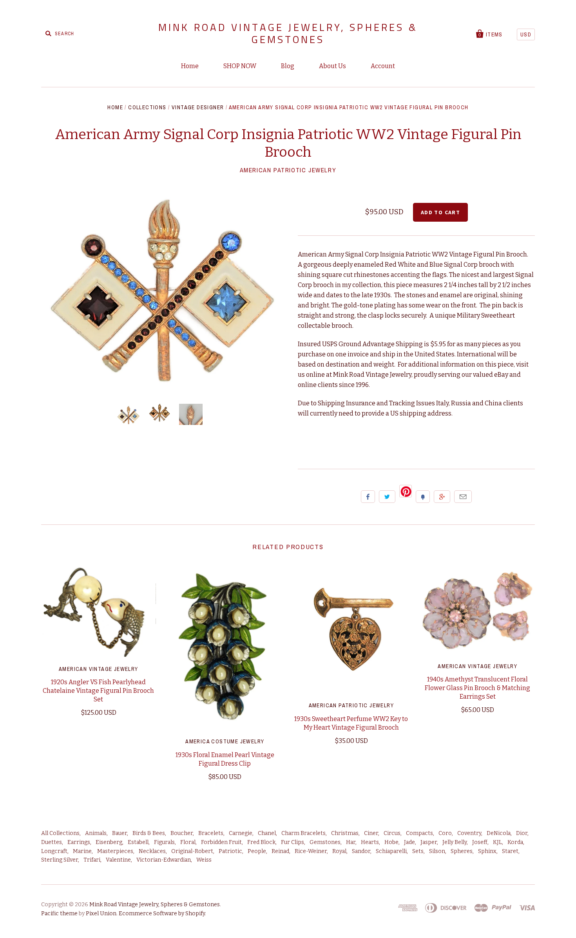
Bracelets (210, 833)
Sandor (361, 851)
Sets (418, 851)
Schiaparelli (391, 851)
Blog (287, 66)
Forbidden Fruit (221, 842)
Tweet (387, 496)
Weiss (204, 860)
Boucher (181, 833)
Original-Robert (192, 851)
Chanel (267, 833)
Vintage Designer (198, 107)
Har (350, 842)
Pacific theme (59, 913)
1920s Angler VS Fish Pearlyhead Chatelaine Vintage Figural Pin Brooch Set (98, 690)
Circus (392, 833)
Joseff (479, 842)
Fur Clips (292, 842)
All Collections (60, 833)
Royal (339, 851)
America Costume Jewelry (224, 741)
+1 (442, 496)
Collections (147, 107)
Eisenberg (109, 842)
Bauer (119, 833)
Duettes (51, 842)
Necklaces (152, 851)
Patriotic (230, 851)
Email (463, 496)
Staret (510, 851)
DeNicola (499, 833)
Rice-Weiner (311, 851)
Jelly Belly (454, 842)
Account (383, 66)
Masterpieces (115, 851)
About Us (332, 66)
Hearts (370, 842)
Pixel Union (101, 913)
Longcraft (54, 851)
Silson (437, 851)
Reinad (280, 851)
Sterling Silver (59, 860)
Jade (409, 842)
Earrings (78, 842)
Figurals (164, 842)
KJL (497, 842)
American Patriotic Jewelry (288, 170)
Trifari (91, 860)
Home (190, 66)
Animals (96, 833)
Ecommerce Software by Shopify (162, 913)
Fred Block (261, 842)
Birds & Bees (148, 833)
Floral (188, 842)
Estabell (138, 842)
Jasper (428, 842)
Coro (445, 833)
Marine (82, 851)
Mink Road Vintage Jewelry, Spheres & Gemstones (288, 33)
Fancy (423, 496)
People (257, 851)
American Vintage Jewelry (98, 668)
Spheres (462, 851)
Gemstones (325, 842)
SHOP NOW (239, 66)
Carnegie (240, 833)
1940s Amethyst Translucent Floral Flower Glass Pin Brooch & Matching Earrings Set (477, 688)
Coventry (469, 833)
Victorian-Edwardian (163, 860)
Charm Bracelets (303, 833)
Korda (515, 842)
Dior (521, 833)
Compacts (419, 833)
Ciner (371, 833)
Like (368, 496)
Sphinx (487, 851)
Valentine (118, 860)
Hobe (391, 842)
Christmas (345, 833)
